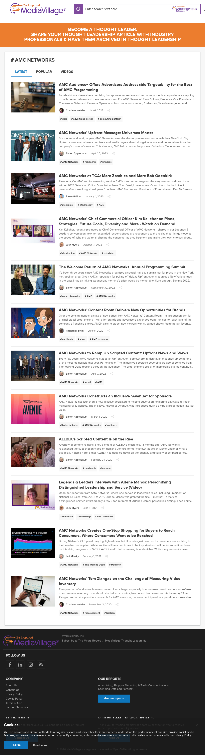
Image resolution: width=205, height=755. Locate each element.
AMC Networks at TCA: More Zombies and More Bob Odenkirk (115, 175)
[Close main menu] (197, 725)
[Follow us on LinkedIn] (20, 665)
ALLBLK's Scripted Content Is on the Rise (96, 439)
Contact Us (12, 690)
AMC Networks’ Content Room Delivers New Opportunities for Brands (122, 310)
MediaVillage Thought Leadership (125, 640)
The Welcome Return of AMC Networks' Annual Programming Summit (122, 267)
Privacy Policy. (183, 735)
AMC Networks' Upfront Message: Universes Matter (106, 132)
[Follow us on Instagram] (31, 665)
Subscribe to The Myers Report (81, 640)
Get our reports (114, 698)
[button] (108, 111)
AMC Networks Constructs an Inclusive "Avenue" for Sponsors (115, 396)
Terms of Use (14, 703)
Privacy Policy (14, 694)
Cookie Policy (14, 698)
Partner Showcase (17, 707)
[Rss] (41, 665)
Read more (40, 745)
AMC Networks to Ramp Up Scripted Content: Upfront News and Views (123, 353)
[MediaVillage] (38, 9)
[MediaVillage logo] (31, 641)
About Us (11, 685)
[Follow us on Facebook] (10, 665)
